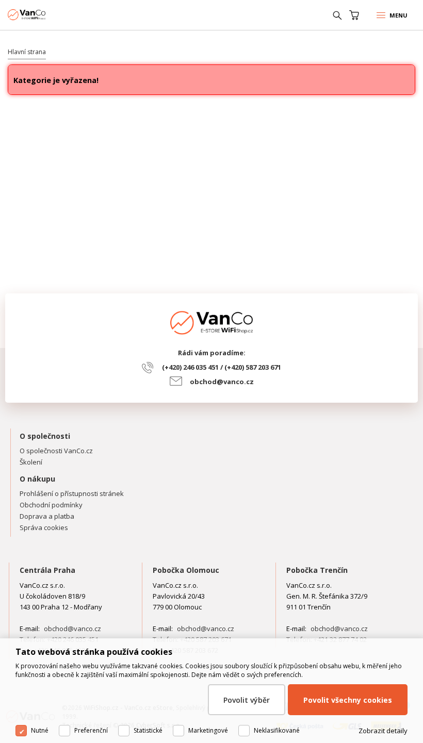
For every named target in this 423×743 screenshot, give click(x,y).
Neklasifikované (277, 730)
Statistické (148, 730)
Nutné (39, 730)
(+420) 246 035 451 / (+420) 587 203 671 (221, 367)
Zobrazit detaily (383, 730)
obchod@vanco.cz (222, 381)
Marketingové (208, 730)
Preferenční (91, 730)
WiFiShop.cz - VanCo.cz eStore (46, 14)
